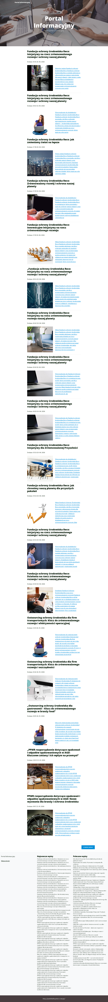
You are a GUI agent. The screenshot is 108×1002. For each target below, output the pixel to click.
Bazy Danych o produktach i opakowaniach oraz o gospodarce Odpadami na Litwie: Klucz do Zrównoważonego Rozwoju (87, 908)
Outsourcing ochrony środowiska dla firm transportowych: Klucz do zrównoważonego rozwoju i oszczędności (53, 911)
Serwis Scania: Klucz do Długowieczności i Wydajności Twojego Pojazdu (88, 960)
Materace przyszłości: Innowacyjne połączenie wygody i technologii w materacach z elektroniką (89, 874)
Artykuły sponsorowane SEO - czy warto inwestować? (88, 958)
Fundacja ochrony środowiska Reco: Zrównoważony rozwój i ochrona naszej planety (54, 870)
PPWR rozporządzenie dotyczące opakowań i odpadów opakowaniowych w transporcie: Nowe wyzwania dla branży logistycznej (54, 929)
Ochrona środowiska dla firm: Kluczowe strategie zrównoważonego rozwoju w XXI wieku (87, 904)
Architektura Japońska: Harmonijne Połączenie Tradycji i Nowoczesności (89, 912)
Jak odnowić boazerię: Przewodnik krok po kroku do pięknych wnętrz (87, 859)
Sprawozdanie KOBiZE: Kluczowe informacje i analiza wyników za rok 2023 (88, 884)
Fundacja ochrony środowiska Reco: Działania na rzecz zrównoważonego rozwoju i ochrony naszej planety (52, 902)
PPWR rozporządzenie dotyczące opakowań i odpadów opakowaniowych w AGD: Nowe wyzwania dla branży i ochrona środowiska (52, 924)
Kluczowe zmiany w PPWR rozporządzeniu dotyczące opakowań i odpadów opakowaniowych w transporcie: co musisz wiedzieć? (53, 956)
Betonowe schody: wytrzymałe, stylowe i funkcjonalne (88, 949)
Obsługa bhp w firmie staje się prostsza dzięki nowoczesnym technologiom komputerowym (86, 888)
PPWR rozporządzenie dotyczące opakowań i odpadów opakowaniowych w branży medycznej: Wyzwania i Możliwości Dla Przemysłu (52, 977)
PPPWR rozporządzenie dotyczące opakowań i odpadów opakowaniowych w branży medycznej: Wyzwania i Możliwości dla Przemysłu (53, 934)
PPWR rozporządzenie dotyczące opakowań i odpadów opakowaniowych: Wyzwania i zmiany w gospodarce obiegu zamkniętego (89, 945)
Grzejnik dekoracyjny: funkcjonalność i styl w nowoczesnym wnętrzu (90, 921)
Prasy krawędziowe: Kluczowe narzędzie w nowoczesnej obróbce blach (89, 877)
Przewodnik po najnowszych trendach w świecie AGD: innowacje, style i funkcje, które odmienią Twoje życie (88, 951)
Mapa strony (5, 861)
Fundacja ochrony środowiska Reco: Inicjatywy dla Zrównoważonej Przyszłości (51, 891)
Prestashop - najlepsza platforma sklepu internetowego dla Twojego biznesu (90, 900)
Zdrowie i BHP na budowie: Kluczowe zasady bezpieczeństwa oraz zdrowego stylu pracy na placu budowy (88, 936)
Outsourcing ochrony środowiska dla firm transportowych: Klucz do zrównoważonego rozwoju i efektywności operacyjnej (53, 906)
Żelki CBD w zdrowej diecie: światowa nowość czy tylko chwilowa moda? (88, 925)
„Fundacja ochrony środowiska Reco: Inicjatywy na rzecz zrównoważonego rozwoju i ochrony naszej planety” (53, 877)
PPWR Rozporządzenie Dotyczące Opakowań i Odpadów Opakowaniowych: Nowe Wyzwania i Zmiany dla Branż (89, 881)
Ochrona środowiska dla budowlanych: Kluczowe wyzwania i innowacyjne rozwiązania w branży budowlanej (90, 964)
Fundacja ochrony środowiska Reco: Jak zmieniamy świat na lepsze (54, 866)
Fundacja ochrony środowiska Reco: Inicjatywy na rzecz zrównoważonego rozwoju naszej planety (53, 881)
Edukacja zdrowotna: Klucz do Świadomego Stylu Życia (88, 867)
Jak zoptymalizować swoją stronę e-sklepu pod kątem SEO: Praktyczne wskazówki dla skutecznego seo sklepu (89, 891)
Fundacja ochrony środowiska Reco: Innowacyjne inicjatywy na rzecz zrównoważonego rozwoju (54, 874)
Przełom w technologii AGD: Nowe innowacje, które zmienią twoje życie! (90, 870)
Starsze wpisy (88, 847)
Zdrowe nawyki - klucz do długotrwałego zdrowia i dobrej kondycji (89, 955)
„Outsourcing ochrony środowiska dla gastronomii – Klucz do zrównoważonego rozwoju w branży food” (53, 914)
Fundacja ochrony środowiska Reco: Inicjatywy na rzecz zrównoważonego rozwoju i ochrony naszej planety (53, 859)
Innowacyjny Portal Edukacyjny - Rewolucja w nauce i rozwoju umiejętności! (88, 932)
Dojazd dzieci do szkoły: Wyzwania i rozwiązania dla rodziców (87, 863)
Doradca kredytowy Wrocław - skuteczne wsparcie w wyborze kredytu (88, 928)
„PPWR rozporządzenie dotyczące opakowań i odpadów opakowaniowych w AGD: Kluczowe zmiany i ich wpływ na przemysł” (53, 919)
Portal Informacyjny (22, 2)
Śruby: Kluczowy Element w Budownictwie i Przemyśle (88, 866)
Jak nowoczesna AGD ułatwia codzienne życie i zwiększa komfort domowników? (89, 941)
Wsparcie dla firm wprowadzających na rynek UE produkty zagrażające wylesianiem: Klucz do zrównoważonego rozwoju (89, 917)
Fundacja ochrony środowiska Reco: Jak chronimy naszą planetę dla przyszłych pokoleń (53, 895)
